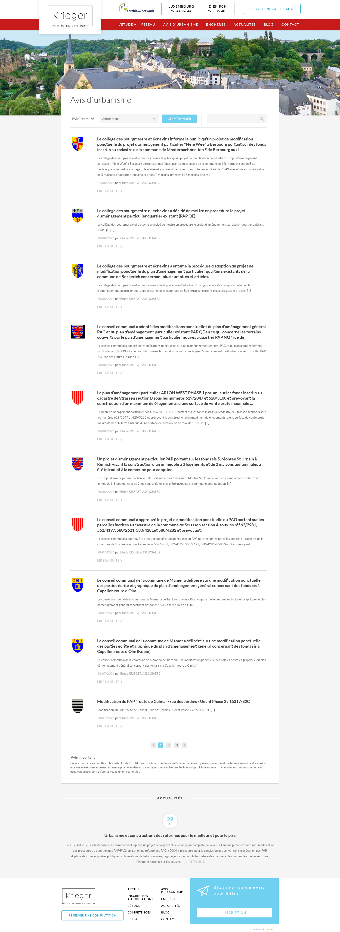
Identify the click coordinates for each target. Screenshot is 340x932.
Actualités (245, 24)
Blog (269, 24)
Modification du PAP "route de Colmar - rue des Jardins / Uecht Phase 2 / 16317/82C (173, 701)
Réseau (148, 24)
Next (282, 823)
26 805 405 (218, 11)
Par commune (83, 119)
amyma (269, 929)
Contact (290, 24)
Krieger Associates (83, 896)
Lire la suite (108, 191)
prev (153, 745)
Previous (58, 823)
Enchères (215, 24)
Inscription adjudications (140, 897)
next (184, 745)
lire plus (194, 862)
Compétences (139, 912)
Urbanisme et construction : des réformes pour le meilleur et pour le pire (170, 835)
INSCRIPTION (234, 912)
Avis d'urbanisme (180, 24)
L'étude (126, 24)
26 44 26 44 (181, 11)
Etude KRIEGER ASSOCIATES (140, 183)
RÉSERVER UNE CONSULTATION (272, 8)
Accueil (134, 889)
